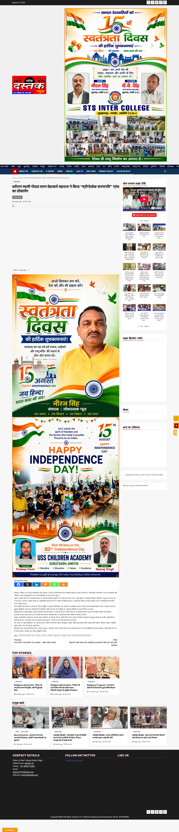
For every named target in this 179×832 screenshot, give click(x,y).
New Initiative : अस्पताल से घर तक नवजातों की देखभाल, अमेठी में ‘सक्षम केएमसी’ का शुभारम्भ (30, 737)
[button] (147, 220)
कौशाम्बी (162, 166)
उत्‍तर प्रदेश (4, 166)
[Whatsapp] (54, 584)
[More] (63, 584)
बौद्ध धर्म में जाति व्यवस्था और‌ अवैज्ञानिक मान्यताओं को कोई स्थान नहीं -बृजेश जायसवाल (93, 642)
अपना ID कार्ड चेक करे (123, 171)
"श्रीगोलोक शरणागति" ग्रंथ (26, 635)
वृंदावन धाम (57, 635)
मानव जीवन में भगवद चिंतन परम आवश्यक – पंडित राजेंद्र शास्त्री (35, 641)
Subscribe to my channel (145, 215)
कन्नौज (116, 166)
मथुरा (19, 166)
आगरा (83, 166)
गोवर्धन (38, 635)
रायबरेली (35, 166)
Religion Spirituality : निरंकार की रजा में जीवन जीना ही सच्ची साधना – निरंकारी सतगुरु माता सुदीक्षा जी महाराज (65, 687)
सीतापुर (42, 166)
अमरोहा (61, 166)
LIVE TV (79, 171)
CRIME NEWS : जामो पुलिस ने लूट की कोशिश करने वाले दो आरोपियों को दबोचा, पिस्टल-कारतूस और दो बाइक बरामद (69, 737)
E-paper (50, 171)
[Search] (175, 432)
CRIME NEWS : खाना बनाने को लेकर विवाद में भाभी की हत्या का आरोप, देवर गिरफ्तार (148, 736)
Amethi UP (29, 763)
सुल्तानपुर (27, 166)
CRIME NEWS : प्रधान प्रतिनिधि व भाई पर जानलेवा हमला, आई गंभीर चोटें (108, 736)
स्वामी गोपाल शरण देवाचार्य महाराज (81, 635)
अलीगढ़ (76, 166)
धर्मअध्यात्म (16, 182)
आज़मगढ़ (91, 166)
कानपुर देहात (126, 166)
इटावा (98, 166)
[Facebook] (18, 584)
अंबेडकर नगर (52, 166)
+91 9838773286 (27, 766)
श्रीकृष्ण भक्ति (66, 635)
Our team (90, 171)
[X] (27, 584)
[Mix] (45, 584)
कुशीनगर (154, 166)
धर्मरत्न (44, 635)
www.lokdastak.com (29, 775)
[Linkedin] (36, 584)
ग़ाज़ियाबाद (170, 166)
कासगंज (145, 166)
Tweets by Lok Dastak (74, 760)
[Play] (176, 425)
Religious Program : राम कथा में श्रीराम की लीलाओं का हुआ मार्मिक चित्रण (101, 686)
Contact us (37, 171)
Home (59, 171)
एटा (104, 166)
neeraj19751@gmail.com (23, 772)
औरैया (110, 166)
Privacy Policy (106, 171)
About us (23, 171)
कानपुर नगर (136, 166)
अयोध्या (69, 166)
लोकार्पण (50, 635)
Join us (69, 171)
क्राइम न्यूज (58, 732)
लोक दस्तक (28, 201)
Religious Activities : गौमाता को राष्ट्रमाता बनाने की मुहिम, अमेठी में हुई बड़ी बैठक (28, 687)
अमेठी (13, 166)
